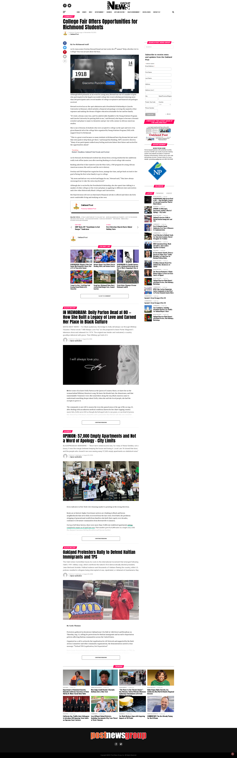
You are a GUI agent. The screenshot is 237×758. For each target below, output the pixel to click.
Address (147, 84)
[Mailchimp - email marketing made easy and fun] (168, 114)
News (90, 12)
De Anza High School (77, 218)
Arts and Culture (119, 12)
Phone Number (149, 108)
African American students (115, 217)
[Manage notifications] (232, 753)
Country (161, 102)
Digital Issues (147, 12)
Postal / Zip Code (150, 102)
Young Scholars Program (79, 220)
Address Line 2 (149, 90)
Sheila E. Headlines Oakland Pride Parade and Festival (90, 152)
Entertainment (99, 12)
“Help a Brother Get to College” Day (93, 217)
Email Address (150, 66)
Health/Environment (134, 12)
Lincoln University (106, 218)
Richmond (117, 218)
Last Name (148, 78)
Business (109, 12)
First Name (148, 72)
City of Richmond (131, 217)
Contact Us (156, 12)
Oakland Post (74, 34)
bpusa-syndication (76, 341)
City (146, 96)
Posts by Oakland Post (88, 209)
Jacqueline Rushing (92, 218)
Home (78, 12)
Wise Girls (125, 218)
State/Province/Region (165, 96)
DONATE (84, 12)
